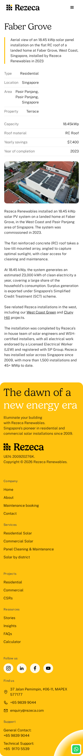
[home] (22, 7)
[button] (72, 7)
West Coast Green (41, 312)
